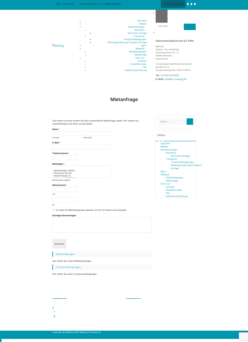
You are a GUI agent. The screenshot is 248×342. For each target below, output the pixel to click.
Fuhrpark (170, 186)
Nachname (87, 138)
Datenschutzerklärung (177, 196)
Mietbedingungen (65, 254)
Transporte (171, 159)
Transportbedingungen (68, 267)
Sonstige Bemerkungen (64, 215)
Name (56, 129)
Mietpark (165, 174)
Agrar (163, 171)
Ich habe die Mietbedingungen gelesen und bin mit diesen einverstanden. (91, 210)
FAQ (168, 193)
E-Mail (56, 142)
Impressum (137, 304)
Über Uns (165, 183)
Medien (164, 146)
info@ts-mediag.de (176, 79)
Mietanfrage (172, 180)
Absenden (59, 243)
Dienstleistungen (169, 149)
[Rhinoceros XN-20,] (82, 173)
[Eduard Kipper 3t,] (82, 175)
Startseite (165, 143)
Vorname (55, 138)
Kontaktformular (174, 190)
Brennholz (171, 152)
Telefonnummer (60, 153)
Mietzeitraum (59, 185)
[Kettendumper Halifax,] (82, 170)
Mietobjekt (58, 164)
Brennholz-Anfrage (180, 155)
